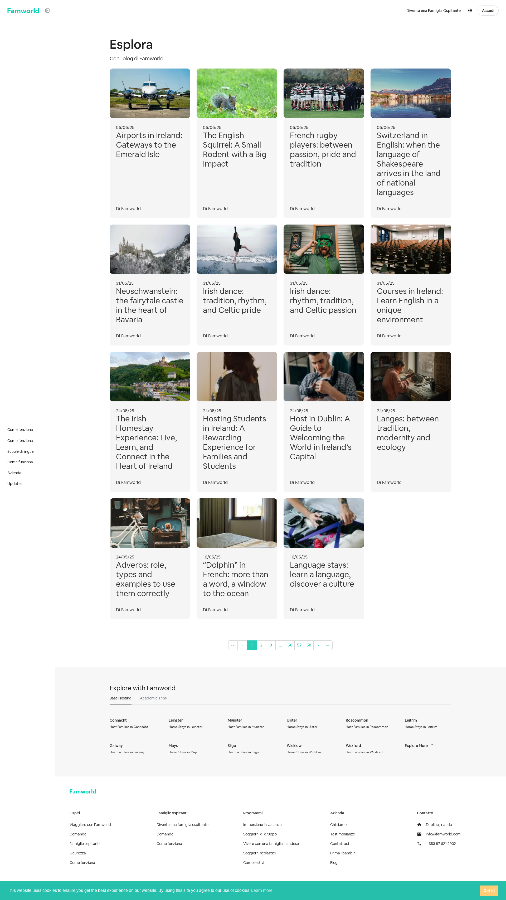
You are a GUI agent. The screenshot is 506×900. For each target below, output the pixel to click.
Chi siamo (338, 824)
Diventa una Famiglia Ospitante (433, 10)
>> (328, 645)
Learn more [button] (262, 890)
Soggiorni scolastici (259, 853)
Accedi (488, 10)
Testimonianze (342, 834)
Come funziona (82, 862)
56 (290, 645)
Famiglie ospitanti (85, 843)
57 (299, 645)
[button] (471, 10)
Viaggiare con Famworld (90, 824)
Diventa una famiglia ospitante (182, 824)
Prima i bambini (343, 853)
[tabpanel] (280, 736)
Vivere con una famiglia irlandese (271, 843)
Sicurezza (78, 853)
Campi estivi (253, 862)
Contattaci (339, 843)
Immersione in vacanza (262, 824)
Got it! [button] (489, 890)
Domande (78, 834)
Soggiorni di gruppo (260, 834)
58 (308, 645)
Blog (334, 862)
